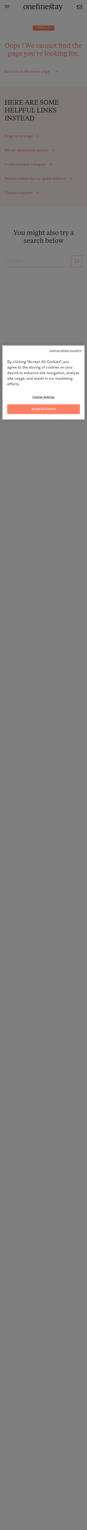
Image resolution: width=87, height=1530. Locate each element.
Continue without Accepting (65, 351)
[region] (43, 382)
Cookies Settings (43, 397)
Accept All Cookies (43, 409)
